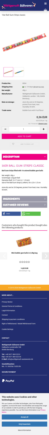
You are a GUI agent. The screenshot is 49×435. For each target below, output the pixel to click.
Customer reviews (16, 205)
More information (24, 430)
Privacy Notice (7, 302)
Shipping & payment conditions (13, 319)
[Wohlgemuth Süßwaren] (18, 5)
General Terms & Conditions (12, 306)
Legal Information (8, 310)
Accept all (24, 417)
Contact (5, 315)
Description (11, 157)
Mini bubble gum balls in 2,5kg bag (24, 253)
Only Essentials (24, 424)
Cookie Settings (7, 329)
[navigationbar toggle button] (45, 3)
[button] (5, 129)
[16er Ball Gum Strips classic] (24, 42)
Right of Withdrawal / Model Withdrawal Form (18, 324)
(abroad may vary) (38, 87)
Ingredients (11, 199)
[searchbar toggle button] (38, 14)
